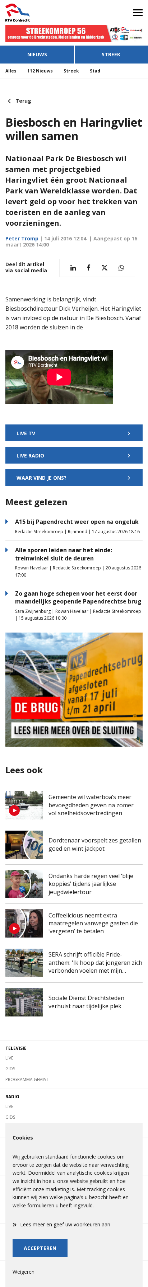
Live (9, 1058)
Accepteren (40, 1248)
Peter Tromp (21, 238)
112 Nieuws (40, 71)
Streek (111, 54)
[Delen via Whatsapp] (121, 268)
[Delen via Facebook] (88, 268)
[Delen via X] (104, 268)
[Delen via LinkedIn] (73, 268)
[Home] (37, 13)
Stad (95, 71)
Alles (11, 71)
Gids (10, 1069)
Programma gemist (26, 1079)
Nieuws (37, 54)
